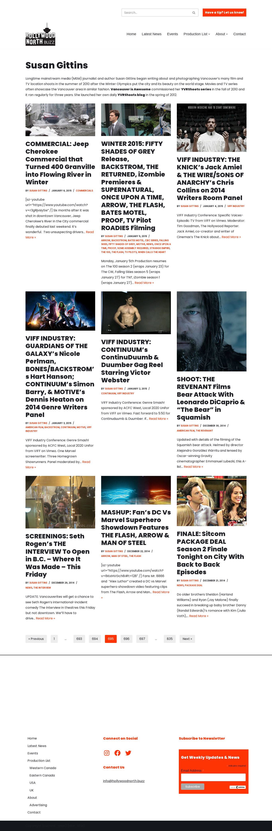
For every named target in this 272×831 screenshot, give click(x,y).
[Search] (194, 13)
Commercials (84, 190)
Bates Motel (136, 240)
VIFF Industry (236, 206)
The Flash (117, 252)
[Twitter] (128, 753)
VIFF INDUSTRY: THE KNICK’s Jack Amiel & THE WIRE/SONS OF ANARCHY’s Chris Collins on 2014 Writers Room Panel (210, 178)
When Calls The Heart (152, 252)
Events (172, 34)
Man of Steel (120, 556)
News (149, 244)
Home (131, 34)
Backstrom (119, 240)
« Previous (36, 639)
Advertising (38, 805)
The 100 (105, 252)
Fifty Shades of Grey (122, 244)
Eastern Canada (42, 775)
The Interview (42, 587)
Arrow (105, 240)
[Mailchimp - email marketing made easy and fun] (238, 787)
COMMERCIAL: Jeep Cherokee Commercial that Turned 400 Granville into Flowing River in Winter (60, 163)
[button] (209, 34)
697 (142, 639)
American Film (34, 427)
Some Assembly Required (133, 248)
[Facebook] (117, 753)
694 (95, 639)
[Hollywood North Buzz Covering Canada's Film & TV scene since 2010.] (40, 34)
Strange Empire (160, 248)
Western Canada (42, 768)
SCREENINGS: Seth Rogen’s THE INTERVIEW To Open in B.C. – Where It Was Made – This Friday (57, 555)
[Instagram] (106, 753)
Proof (112, 248)
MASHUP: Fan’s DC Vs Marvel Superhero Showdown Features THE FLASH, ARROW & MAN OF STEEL (136, 527)
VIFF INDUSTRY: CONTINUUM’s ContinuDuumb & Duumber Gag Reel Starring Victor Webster (132, 361)
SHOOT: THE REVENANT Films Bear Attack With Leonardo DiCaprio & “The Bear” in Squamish (211, 398)
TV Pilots (131, 252)
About (32, 797)
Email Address (192, 770)
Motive (140, 244)
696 (126, 639)
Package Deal (194, 585)
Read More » (144, 282)
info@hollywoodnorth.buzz (124, 781)
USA (32, 782)
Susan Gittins (38, 190)
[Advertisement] (136, 693)
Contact (239, 34)
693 (79, 639)
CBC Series (151, 240)
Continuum (68, 427)
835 (170, 639)
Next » (187, 639)
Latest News (151, 34)
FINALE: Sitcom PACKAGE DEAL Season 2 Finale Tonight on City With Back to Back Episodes (210, 552)
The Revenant (204, 430)
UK (31, 790)
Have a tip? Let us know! (224, 12)
